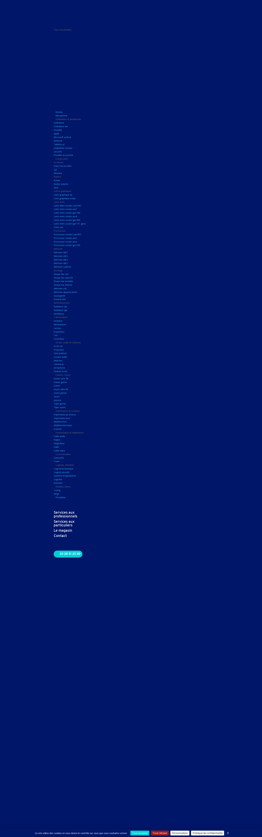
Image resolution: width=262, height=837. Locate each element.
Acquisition (59, 331)
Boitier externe (61, 184)
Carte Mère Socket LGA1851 (68, 205)
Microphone (61, 115)
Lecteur (57, 328)
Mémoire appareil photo (65, 292)
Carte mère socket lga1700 (67, 212)
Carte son (58, 227)
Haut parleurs (60, 353)
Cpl (55, 169)
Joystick (57, 400)
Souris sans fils (61, 389)
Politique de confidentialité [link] (208, 833)
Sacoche (58, 151)
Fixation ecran (60, 371)
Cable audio (59, 436)
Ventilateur (59, 313)
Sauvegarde (59, 295)
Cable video (59, 450)
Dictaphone (59, 367)
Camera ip (59, 364)
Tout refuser (160, 833)
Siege (56, 493)
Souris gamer (60, 392)
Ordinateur (59, 122)
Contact (60, 536)
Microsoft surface (62, 137)
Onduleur (58, 320)
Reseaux (58, 173)
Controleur (59, 338)
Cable (56, 447)
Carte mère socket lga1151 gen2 (70, 223)
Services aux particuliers (64, 524)
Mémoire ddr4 (61, 256)
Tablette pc (59, 144)
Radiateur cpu (60, 306)
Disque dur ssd (61, 274)
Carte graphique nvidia (65, 198)
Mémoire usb (60, 288)
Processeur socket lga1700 (67, 245)
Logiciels (58, 479)
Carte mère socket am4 (65, 216)
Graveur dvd (60, 299)
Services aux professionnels (65, 514)
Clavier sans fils (61, 378)
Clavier (57, 385)
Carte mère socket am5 (65, 209)
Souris (57, 396)
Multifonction (60, 421)
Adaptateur (59, 443)
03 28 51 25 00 (70, 554)
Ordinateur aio (61, 126)
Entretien (58, 483)
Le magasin (63, 530)
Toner (57, 461)
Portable (58, 130)
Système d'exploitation (65, 475)
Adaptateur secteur (63, 148)
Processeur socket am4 (65, 241)
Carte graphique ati (63, 194)
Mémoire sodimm (62, 266)
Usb (55, 335)
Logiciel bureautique (63, 468)
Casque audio (60, 356)
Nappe (57, 439)
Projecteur (59, 349)
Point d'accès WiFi (62, 166)
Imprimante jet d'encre (65, 414)
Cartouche (59, 457)
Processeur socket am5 (65, 238)
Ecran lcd (58, 346)
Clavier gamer (60, 382)
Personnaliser (180, 833)
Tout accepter (140, 833)
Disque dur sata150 (63, 277)
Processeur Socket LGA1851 (68, 234)
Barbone (58, 140)
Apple (56, 133)
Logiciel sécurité (61, 472)
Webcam (58, 360)
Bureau (59, 112)
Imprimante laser (62, 418)
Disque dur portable (63, 281)
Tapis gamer (60, 403)
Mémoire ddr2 (61, 263)
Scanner (58, 429)
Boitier (57, 180)
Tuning (57, 490)
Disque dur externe (63, 284)
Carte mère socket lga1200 (67, 220)
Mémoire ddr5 (61, 252)
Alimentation (60, 324)
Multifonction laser (63, 425)
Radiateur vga (60, 310)
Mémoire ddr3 (61, 259)
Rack (56, 187)
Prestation (60, 497)
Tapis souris (60, 407)
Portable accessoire (63, 155)
